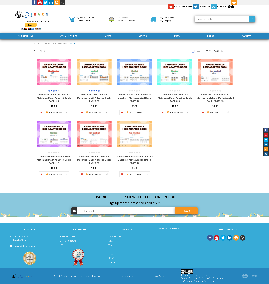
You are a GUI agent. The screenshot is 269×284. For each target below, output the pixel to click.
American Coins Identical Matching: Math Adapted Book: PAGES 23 (94, 97)
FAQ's (62, 245)
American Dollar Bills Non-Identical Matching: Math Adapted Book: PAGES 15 (215, 97)
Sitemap (112, 262)
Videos (143, 36)
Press (210, 36)
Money (73, 43)
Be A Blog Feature (68, 240)
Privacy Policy (158, 276)
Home (36, 43)
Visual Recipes (68, 36)
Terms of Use (127, 276)
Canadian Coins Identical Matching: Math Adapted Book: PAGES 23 (175, 97)
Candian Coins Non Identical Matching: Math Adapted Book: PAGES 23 (94, 159)
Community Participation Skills (54, 43)
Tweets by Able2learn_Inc (168, 228)
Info (177, 36)
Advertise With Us (68, 236)
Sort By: (208, 50)
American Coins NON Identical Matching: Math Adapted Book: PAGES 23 (54, 97)
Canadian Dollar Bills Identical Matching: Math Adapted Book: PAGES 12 (54, 159)
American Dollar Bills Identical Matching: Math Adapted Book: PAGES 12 (135, 97)
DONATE (246, 36)
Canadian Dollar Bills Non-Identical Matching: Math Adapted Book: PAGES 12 (134, 159)
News (108, 36)
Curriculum (25, 36)
